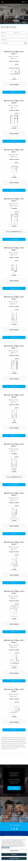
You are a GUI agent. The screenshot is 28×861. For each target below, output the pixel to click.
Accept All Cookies (14, 858)
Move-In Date (5, 43)
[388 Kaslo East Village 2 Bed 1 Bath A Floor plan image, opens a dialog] (14, 366)
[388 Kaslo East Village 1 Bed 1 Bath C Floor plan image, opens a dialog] (14, 170)
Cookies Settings (14, 850)
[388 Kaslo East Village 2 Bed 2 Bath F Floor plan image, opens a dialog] (14, 611)
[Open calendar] (25, 43)
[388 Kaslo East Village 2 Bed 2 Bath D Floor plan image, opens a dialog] (14, 513)
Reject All (14, 854)
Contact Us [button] (18, 92)
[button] (23, 2)
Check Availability (17, 239)
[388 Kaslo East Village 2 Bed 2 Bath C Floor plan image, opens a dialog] (14, 464)
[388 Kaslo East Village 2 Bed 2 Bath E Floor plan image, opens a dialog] (14, 562)
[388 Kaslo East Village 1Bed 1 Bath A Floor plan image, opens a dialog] (14, 71)
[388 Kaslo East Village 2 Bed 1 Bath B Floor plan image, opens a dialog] (14, 415)
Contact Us (14, 788)
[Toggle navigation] (2, 2)
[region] (14, 848)
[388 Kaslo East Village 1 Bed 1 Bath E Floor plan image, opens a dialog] (14, 268)
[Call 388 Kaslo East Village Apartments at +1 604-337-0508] (25, 2)
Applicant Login (18, 835)
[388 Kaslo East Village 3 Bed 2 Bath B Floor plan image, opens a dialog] (14, 709)
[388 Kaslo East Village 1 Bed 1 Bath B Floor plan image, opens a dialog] (14, 120)
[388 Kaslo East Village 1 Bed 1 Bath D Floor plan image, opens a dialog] (14, 219)
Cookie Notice (5, 847)
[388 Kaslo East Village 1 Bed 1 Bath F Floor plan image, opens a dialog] (14, 317)
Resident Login (9, 835)
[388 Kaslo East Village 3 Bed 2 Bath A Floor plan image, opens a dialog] (14, 660)
